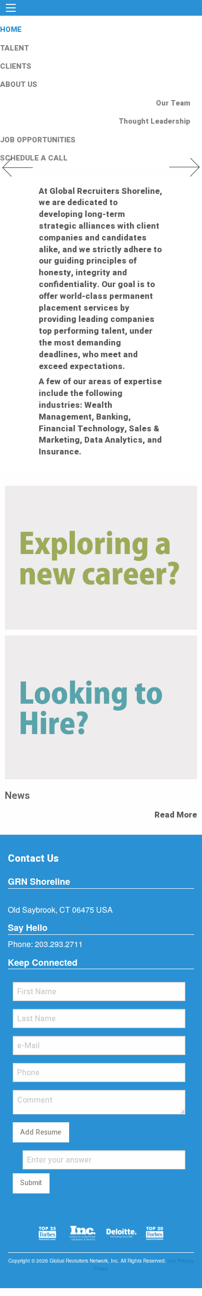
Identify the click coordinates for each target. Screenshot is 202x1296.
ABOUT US (18, 84)
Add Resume (40, 1132)
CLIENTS (15, 66)
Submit (31, 1183)
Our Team (173, 103)
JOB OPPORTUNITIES (38, 139)
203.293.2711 (59, 944)
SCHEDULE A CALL (34, 158)
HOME (11, 29)
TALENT (14, 48)
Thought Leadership (154, 121)
